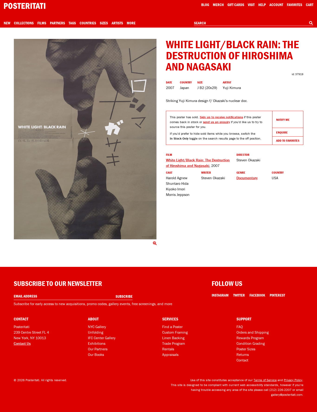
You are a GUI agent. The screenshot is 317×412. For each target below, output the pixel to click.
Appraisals (170, 354)
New (7, 23)
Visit (251, 4)
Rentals (168, 349)
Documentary (247, 178)
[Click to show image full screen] (85, 139)
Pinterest (277, 295)
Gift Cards (235, 4)
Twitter (239, 295)
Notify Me (283, 120)
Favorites (294, 4)
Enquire (282, 132)
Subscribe (124, 296)
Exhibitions (96, 343)
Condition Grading (250, 343)
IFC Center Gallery (102, 337)
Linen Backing (173, 337)
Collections (24, 23)
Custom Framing (175, 332)
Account (276, 4)
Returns (242, 354)
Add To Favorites (287, 140)
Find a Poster (172, 326)
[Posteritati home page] (24, 6)
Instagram (220, 295)
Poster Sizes (245, 349)
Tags (72, 23)
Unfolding (95, 332)
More (131, 23)
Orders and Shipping (252, 332)
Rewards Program (250, 337)
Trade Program (173, 343)
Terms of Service (265, 380)
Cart (309, 4)
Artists (117, 23)
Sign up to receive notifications (221, 117)
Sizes (104, 23)
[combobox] (253, 23)
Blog (205, 4)
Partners (57, 23)
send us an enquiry (216, 122)
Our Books (96, 354)
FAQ (239, 326)
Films (41, 23)
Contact (242, 360)
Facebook (257, 295)
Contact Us (22, 343)
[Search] (311, 23)
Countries (88, 23)
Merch (218, 4)
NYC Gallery (97, 326)
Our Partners (97, 349)
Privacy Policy (293, 380)
